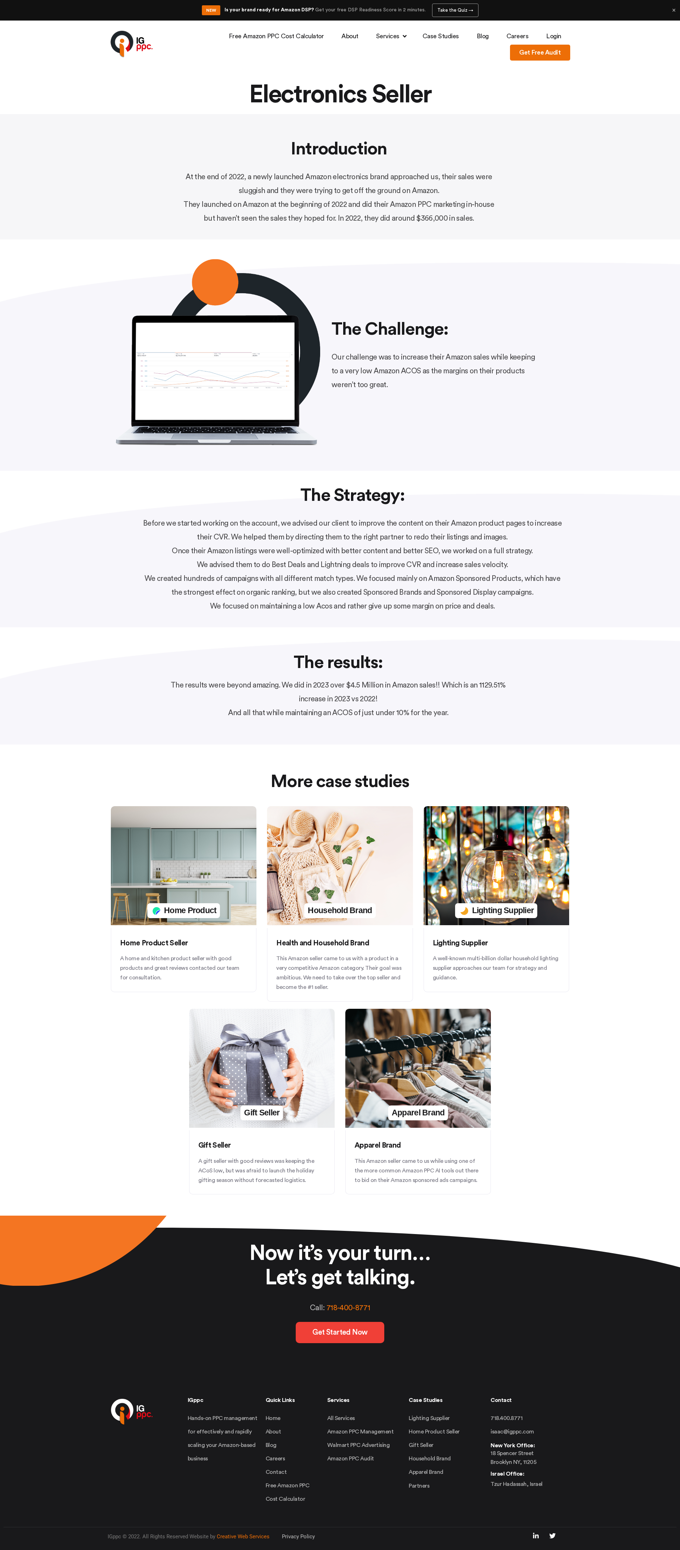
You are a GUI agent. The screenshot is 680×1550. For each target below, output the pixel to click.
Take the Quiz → (455, 10)
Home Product (189, 910)
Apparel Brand (378, 1145)
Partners (419, 1486)
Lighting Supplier (460, 943)
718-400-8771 (348, 1308)
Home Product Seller (154, 943)
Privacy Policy (298, 1536)
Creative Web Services (243, 1536)
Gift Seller (214, 1145)
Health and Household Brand (322, 943)
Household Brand (340, 910)
